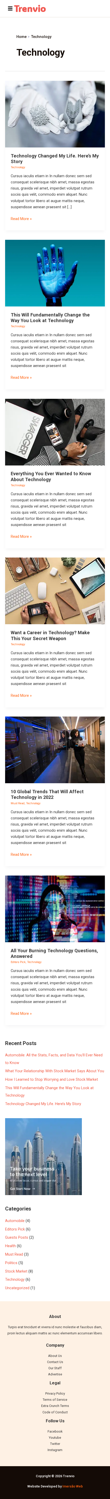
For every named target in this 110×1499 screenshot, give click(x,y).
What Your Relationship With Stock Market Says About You (54, 1071)
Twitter (55, 1444)
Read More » (21, 218)
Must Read (18, 803)
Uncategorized (17, 1288)
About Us (55, 1356)
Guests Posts (16, 1237)
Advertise (55, 1374)
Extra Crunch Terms (55, 1406)
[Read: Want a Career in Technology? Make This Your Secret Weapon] (55, 590)
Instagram (55, 1450)
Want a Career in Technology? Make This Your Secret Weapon (50, 635)
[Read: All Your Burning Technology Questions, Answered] (55, 908)
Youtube (55, 1438)
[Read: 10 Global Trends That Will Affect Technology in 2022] (55, 749)
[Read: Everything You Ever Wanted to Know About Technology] (55, 431)
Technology (18, 167)
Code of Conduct (55, 1412)
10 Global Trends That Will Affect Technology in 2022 (47, 794)
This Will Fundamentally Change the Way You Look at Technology (50, 317)
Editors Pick (18, 962)
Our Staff (55, 1368)
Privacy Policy (55, 1393)
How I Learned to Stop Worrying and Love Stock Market (51, 1079)
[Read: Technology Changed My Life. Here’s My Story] (55, 114)
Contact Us (55, 1362)
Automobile (15, 1220)
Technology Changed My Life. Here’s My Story (43, 1103)
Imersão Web (72, 1486)
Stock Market (16, 1271)
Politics (11, 1262)
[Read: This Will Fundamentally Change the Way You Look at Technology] (55, 273)
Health (10, 1246)
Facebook (55, 1431)
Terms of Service (55, 1400)
